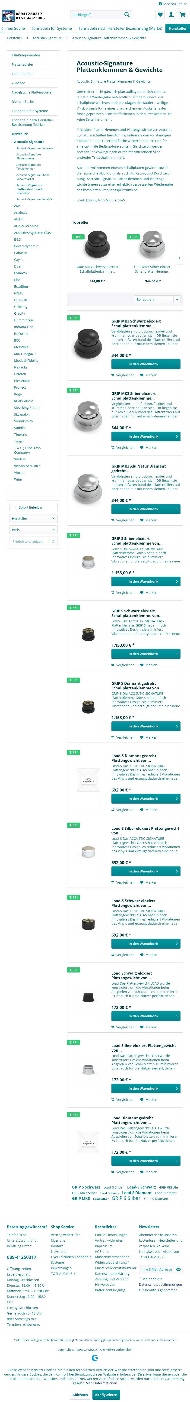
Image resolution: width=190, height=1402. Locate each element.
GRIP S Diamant (156, 1198)
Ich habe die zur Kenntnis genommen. (160, 1284)
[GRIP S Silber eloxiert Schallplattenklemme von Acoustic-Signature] (88, 562)
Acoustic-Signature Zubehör (34, 199)
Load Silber (101, 1199)
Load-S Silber (114, 1187)
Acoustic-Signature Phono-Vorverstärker (33, 177)
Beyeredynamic (26, 246)
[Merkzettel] (160, 14)
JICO (17, 340)
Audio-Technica (26, 226)
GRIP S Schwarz (86, 1187)
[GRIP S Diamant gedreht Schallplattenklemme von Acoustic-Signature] (88, 707)
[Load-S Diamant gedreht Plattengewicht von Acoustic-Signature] (88, 780)
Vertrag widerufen (109, 1240)
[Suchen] (127, 14)
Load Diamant (166, 1193)
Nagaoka (21, 367)
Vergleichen (125, 375)
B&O (17, 239)
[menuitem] (101, 14)
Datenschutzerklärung (112, 1273)
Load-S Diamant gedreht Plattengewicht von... (133, 758)
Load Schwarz (110, 1193)
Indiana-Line (24, 327)
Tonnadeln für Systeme (30, 111)
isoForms (21, 333)
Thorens (20, 434)
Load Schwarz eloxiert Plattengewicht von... (131, 975)
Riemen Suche (23, 101)
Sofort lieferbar (31, 507)
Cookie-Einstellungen (111, 1235)
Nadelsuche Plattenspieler (32, 92)
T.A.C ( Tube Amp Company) (27, 450)
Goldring (21, 306)
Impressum (104, 1246)
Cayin (18, 259)
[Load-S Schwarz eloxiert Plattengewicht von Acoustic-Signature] (88, 925)
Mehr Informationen (101, 1383)
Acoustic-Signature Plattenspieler (28, 156)
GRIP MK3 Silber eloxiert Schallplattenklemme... (153, 269)
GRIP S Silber (127, 1198)
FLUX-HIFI (21, 300)
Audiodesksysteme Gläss (33, 232)
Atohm (19, 219)
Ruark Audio (23, 401)
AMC (17, 206)
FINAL (18, 293)
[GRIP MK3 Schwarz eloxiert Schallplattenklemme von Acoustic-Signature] (97, 246)
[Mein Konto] (171, 14)
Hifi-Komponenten (26, 55)
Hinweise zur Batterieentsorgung (110, 1287)
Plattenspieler (22, 64)
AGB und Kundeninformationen (112, 1254)
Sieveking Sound (27, 407)
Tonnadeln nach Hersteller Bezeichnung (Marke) (32, 122)
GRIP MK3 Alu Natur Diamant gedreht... (138, 468)
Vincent (20, 472)
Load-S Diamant (137, 1192)
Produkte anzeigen (28, 541)
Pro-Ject (20, 387)
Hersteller (20, 134)
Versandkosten (85, 1340)
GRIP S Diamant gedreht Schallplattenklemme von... (137, 685)
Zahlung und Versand (112, 1279)
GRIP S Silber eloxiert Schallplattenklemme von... (137, 541)
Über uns (58, 1240)
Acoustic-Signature (29, 141)
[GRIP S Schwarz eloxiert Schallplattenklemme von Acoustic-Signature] (88, 635)
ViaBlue (20, 459)
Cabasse (20, 253)
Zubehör (18, 83)
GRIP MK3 (81, 1198)
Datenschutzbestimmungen (160, 1284)
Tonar (18, 441)
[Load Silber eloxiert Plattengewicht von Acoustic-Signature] (88, 1069)
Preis (16, 529)
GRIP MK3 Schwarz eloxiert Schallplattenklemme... (97, 269)
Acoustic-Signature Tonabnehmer (28, 167)
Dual (17, 266)
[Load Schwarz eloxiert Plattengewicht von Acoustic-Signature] (88, 997)
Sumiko (19, 428)
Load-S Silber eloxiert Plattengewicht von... (145, 830)
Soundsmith (23, 421)
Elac (17, 280)
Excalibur (21, 286)
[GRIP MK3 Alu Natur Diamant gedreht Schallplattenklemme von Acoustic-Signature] (88, 490)
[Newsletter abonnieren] (178, 1269)
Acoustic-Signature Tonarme (34, 148)
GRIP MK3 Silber (85, 1193)
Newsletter (59, 1251)
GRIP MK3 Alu (168, 1187)
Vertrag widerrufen (66, 1235)
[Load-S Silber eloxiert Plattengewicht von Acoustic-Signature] (88, 852)
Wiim (18, 479)
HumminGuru (24, 320)
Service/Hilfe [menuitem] (172, 4)
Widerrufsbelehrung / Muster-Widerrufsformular (115, 1265)
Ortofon (20, 374)
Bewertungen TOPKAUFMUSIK (63, 1271)
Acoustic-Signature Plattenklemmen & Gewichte (29, 189)
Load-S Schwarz (142, 1187)
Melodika (21, 347)
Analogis (20, 212)
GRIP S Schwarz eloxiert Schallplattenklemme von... (137, 613)
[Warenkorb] (182, 14)
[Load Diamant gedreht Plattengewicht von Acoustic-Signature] (88, 1142)
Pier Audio (22, 380)
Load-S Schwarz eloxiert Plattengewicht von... (133, 903)
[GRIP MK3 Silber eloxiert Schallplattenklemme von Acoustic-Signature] (152, 246)
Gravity (19, 313)
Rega (18, 394)
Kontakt (57, 1246)
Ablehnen (80, 1394)
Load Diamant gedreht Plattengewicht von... (132, 1120)
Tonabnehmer (23, 73)
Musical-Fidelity (26, 360)
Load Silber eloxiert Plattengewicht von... (143, 1048)
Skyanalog (22, 414)
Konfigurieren (106, 1394)
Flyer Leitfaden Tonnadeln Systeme (71, 1260)
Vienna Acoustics (27, 466)
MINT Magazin (25, 354)
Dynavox (20, 273)
